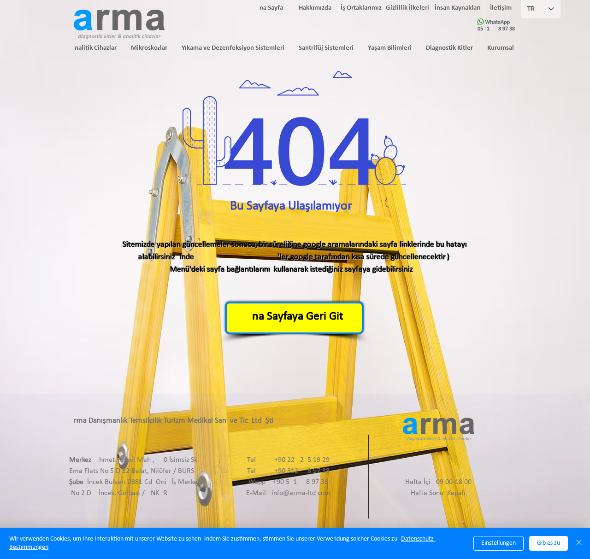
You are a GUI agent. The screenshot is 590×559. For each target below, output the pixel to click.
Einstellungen (498, 543)
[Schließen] (578, 543)
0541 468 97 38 (496, 29)
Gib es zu (548, 543)
